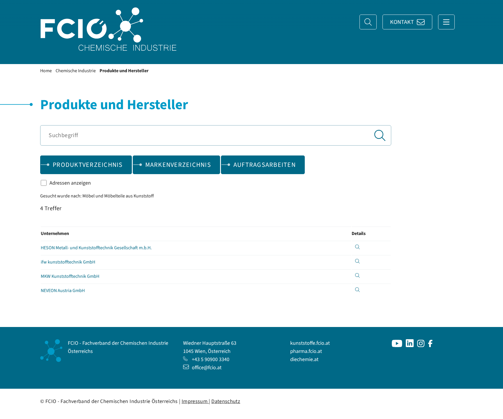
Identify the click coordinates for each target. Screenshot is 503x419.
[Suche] (368, 22)
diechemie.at (304, 359)
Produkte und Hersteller (124, 71)
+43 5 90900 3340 (210, 359)
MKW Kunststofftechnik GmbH (70, 276)
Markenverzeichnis (178, 164)
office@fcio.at (207, 367)
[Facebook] (430, 345)
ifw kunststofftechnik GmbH (68, 262)
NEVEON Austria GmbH (63, 290)
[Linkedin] (410, 345)
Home (46, 71)
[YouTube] (397, 345)
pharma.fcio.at (306, 351)
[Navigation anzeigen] (446, 22)
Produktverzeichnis (88, 164)
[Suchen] (380, 135)
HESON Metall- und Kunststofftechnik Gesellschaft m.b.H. (96, 248)
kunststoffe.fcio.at (310, 343)
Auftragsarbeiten (264, 164)
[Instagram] (421, 345)
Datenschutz (225, 401)
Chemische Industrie (76, 71)
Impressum (195, 401)
